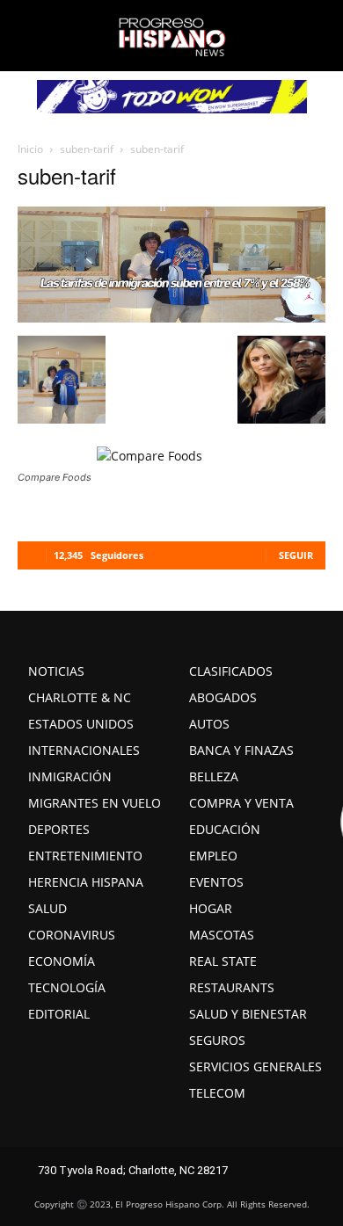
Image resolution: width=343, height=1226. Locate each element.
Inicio (30, 148)
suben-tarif (86, 148)
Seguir (296, 555)
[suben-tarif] (171, 317)
